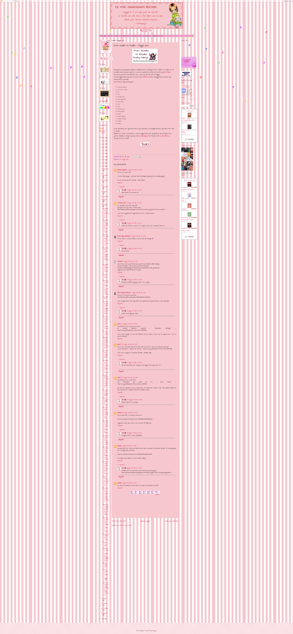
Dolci (123, 190)
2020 (103, 157)
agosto (105, 192)
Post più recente (119, 521)
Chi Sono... (110, 36)
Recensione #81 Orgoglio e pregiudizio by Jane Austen (106, 308)
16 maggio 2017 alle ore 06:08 (134, 363)
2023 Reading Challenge (187, 86)
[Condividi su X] (137, 156)
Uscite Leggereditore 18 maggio (106, 401)
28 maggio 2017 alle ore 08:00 (134, 433)
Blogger (155, 631)
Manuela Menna (103, 132)
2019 (103, 160)
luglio (104, 196)
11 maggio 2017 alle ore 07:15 (134, 311)
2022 (103, 150)
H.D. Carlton (185, 133)
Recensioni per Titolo (136, 36)
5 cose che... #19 (105, 276)
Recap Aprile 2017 (105, 565)
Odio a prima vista (185, 199)
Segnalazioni (105, 298)
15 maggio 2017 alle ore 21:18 (129, 344)
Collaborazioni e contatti (158, 36)
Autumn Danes (185, 221)
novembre (105, 175)
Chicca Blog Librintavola (123, 236)
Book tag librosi (147, 36)
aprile (104, 599)
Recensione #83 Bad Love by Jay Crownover (106, 240)
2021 (103, 154)
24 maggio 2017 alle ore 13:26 (134, 400)
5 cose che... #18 (105, 544)
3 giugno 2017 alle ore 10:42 (129, 483)
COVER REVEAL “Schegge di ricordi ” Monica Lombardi (106, 381)
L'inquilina (184, 209)
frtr (120, 159)
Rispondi (119, 183)
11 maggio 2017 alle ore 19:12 (129, 324)
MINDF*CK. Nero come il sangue (186, 229)
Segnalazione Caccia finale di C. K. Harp (106, 213)
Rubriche (116, 36)
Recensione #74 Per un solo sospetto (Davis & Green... (106, 524)
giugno (105, 200)
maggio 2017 (125, 159)
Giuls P (119, 324)
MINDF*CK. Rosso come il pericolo (188, 189)
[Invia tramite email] (135, 156)
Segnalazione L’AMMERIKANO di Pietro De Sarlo (105, 226)
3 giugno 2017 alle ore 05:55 (134, 468)
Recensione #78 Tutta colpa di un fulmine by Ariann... (106, 427)
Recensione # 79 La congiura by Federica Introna (106, 366)
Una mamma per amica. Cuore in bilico (187, 219)
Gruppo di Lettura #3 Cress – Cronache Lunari (106, 440)
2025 (103, 141)
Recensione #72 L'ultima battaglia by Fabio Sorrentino (106, 589)
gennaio (105, 613)
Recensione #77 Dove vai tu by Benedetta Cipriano (106, 453)
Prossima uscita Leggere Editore (106, 392)
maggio (105, 204)
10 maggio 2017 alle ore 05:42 (134, 280)
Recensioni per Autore (125, 36)
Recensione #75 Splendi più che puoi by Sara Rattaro (106, 510)
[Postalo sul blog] (136, 156)
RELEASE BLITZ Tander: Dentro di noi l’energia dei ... (106, 343)
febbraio (105, 608)
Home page (103, 36)
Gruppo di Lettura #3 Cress (106, 536)
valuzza (119, 413)
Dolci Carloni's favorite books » (186, 174)
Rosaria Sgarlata (122, 170)
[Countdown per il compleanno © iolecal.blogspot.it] (194, 69)
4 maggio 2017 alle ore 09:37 (134, 203)
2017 (103, 166)
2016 (103, 619)
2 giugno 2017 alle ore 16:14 (129, 446)
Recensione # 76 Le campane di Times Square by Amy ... (106, 495)
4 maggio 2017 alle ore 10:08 (133, 223)
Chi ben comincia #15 (105, 333)
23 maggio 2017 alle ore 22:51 (130, 378)
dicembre (106, 169)
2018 (103, 163)
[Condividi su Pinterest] (140, 156)
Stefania (119, 261)
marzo (105, 603)
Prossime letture (186, 146)
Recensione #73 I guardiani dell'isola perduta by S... (106, 554)
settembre (105, 187)
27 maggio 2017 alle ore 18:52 (130, 413)
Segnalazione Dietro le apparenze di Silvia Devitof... (106, 255)
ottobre (105, 180)
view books (191, 98)
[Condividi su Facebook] (139, 156)
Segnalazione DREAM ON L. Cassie (105, 267)
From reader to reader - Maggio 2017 (105, 575)
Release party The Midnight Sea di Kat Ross (105, 413)
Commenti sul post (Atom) (124, 525)
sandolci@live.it (164, 136)
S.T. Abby (184, 191)
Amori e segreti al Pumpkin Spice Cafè (188, 119)
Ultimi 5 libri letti (189, 180)
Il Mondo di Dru (121, 203)
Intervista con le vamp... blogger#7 (105, 354)
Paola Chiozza (185, 201)
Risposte (122, 187)
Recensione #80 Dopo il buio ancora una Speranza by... (105, 322)
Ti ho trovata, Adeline (185, 131)
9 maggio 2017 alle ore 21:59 (130, 261)
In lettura (189, 111)
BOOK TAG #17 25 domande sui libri (106, 481)
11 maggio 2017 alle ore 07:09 (138, 293)
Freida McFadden (185, 210)
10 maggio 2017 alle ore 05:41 (134, 248)
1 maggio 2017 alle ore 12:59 (133, 190)
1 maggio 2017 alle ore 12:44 (134, 170)
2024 (103, 144)
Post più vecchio (171, 521)
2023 (103, 147)
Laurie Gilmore (185, 121)
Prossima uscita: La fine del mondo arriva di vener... (105, 468)
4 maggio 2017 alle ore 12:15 (138, 236)
